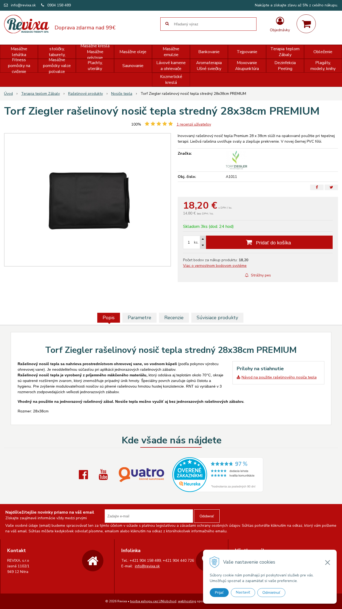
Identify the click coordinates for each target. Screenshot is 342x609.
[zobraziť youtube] (104, 474)
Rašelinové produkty (85, 93)
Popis (109, 317)
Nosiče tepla (121, 93)
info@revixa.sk (23, 5)
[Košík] (306, 23)
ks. (196, 242)
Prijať (219, 592)
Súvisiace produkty (217, 317)
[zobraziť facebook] (85, 474)
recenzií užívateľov (194, 124)
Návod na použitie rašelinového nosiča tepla (279, 377)
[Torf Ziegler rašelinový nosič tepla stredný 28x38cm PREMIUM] (87, 200)
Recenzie (174, 317)
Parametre (139, 317)
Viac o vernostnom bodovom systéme (215, 265)
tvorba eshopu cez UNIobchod (153, 601)
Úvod (8, 93)
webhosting (187, 601)
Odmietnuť (271, 592)
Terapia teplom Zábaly (40, 93)
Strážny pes (260, 275)
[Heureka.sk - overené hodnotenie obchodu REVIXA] (217, 489)
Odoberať (207, 516)
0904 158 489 (59, 5)
